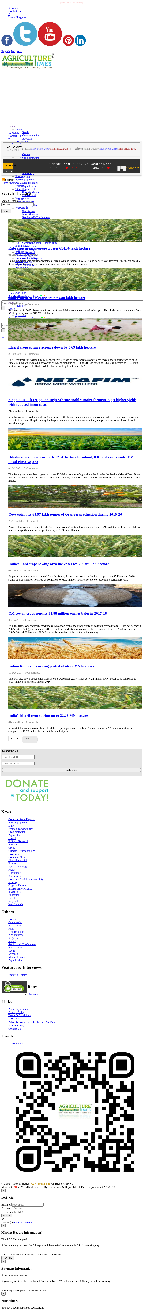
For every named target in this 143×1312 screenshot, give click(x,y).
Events (12, 898)
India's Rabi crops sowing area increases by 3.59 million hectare (58, 564)
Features (13, 293)
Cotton (26, 176)
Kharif (12, 941)
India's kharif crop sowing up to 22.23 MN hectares (48, 715)
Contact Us (14, 1028)
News (11, 126)
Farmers (19, 208)
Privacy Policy (16, 1012)
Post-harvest (29, 217)
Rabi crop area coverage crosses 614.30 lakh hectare (49, 248)
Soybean (27, 138)
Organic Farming (17, 885)
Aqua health (29, 186)
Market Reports (16, 956)
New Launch (29, 258)
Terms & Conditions (19, 1015)
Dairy (18, 157)
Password (6, 1208)
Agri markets (22, 267)
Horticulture (15, 872)
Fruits (11, 869)
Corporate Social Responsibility (39, 242)
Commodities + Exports (21, 819)
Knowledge (14, 875)
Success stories (30, 214)
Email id (6, 1204)
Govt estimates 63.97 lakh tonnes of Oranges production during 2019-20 (65, 514)
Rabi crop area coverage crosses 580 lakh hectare (46, 298)
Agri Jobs (20, 292)
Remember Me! (14, 1212)
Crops (18, 129)
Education (14, 894)
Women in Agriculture (20, 828)
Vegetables (14, 901)
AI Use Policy (16, 1025)
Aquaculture (22, 183)
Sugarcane (14, 938)
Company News (17, 857)
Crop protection (31, 135)
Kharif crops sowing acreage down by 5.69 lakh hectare (52, 347)
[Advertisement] (47, 94)
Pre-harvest (28, 188)
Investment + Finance (20, 888)
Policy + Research (25, 252)
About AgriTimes (18, 1009)
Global (12, 838)
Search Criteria (9, 200)
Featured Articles (17, 974)
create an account (23, 1222)
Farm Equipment (24, 179)
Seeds (25, 132)
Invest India (14, 891)
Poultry (19, 198)
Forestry (12, 882)
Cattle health (15, 922)
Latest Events (15, 1043)
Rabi (11, 928)
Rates (11, 302)
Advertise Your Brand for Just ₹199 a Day (31, 1022)
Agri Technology (17, 866)
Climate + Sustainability (21, 850)
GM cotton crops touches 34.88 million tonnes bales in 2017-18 (57, 613)
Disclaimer (14, 1018)
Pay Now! (8, 1258)
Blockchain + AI (17, 860)
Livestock (20, 189)
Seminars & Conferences (36, 217)
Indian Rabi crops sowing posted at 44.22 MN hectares (51, 666)
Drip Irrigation (30, 182)
